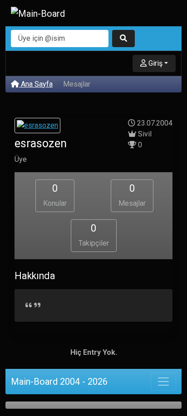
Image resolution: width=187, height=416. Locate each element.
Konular (55, 195)
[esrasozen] (37, 126)
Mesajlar (132, 195)
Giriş (154, 63)
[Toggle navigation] (163, 381)
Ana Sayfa (36, 84)
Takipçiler (94, 235)
